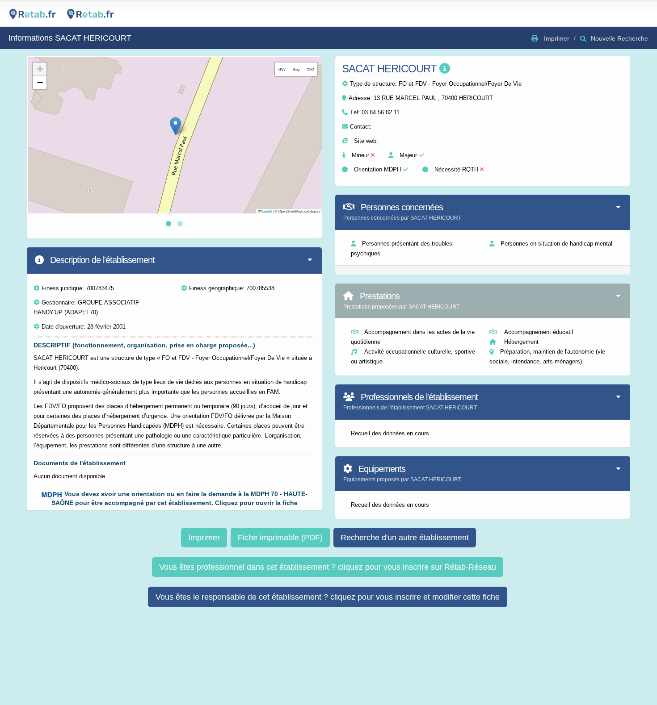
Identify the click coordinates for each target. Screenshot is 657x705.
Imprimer (204, 537)
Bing (296, 69)
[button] (175, 126)
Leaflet (266, 211)
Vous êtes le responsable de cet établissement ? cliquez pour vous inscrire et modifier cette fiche (328, 596)
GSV (282, 69)
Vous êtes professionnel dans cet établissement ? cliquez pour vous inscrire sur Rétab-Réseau (327, 567)
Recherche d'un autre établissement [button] (405, 537)
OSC (310, 69)
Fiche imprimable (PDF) (280, 537)
